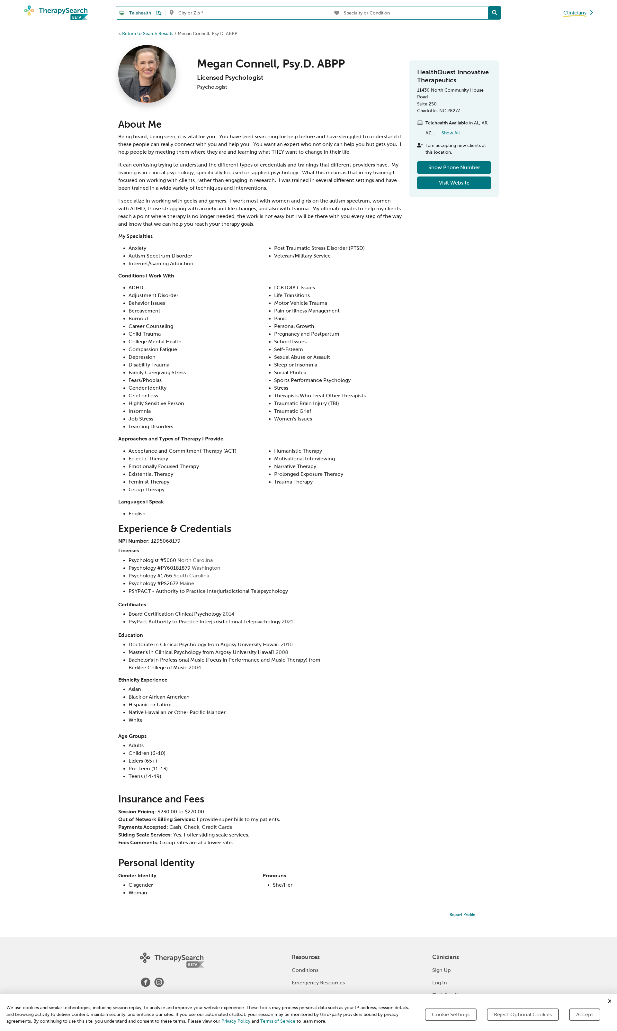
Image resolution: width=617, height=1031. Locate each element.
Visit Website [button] (454, 182)
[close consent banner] (609, 1001)
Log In (439, 982)
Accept (584, 1014)
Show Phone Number (454, 167)
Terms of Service (277, 1021)
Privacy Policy (235, 1021)
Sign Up (441, 970)
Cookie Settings (450, 1014)
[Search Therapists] (494, 12)
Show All (451, 132)
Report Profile (462, 914)
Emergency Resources (318, 982)
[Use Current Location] (171, 12)
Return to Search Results (147, 33)
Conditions (305, 970)
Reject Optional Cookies (523, 1014)
